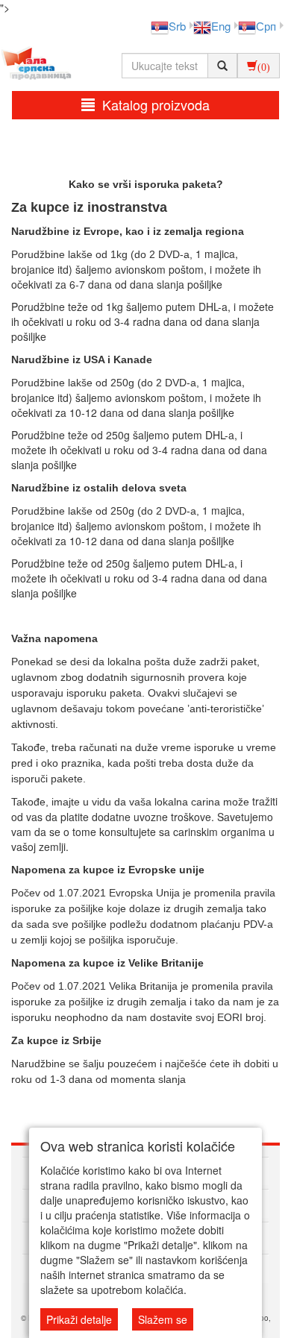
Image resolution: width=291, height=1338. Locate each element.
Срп (266, 26)
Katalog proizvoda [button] (156, 104)
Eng (221, 26)
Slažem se (162, 1319)
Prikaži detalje (79, 1319)
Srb (177, 26)
